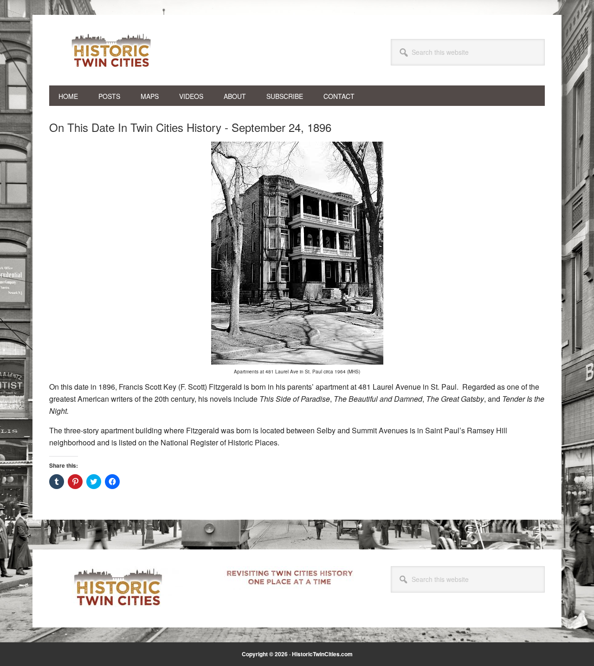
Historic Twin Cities (111, 50)
